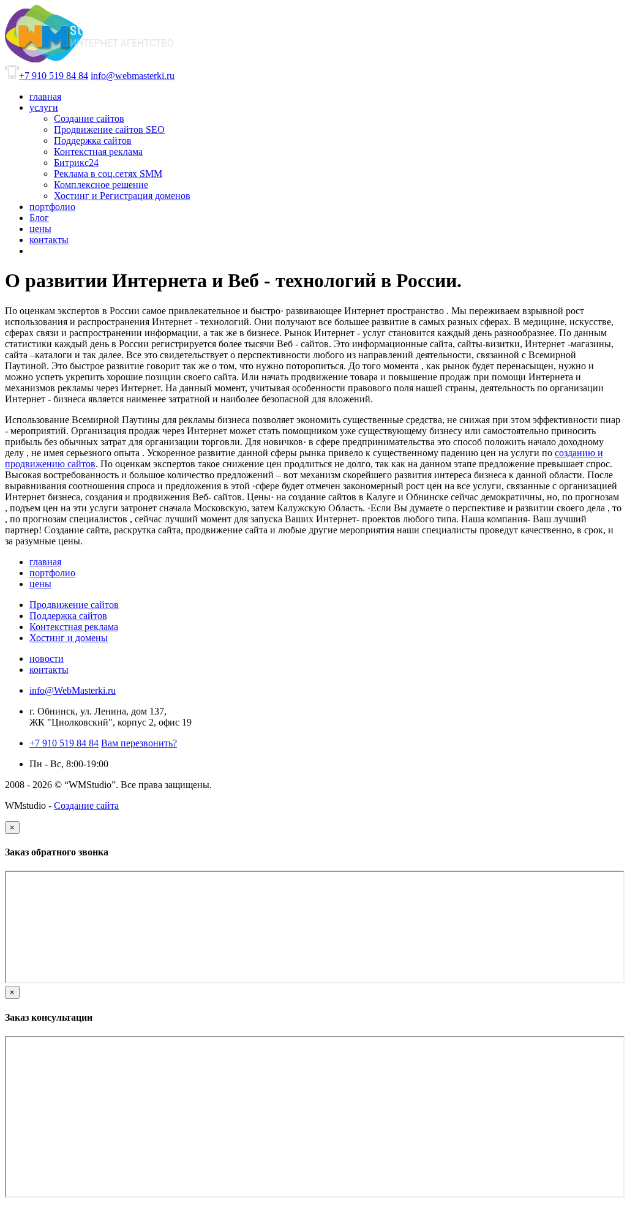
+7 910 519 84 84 (53, 75)
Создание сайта (86, 805)
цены (40, 584)
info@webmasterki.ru (133, 75)
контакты (49, 669)
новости (46, 658)
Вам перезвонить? (139, 743)
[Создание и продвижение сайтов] (89, 59)
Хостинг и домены (68, 638)
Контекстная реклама (73, 626)
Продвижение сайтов (74, 604)
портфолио (52, 573)
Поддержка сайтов (68, 615)
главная (45, 562)
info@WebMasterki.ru (72, 690)
